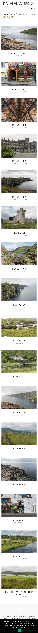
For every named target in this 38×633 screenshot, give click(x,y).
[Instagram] (19, 610)
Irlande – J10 (19, 269)
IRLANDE (8, 17)
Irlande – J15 (19, 89)
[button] (34, 9)
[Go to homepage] (17, 4)
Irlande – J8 (19, 341)
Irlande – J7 (19, 377)
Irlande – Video (19, 53)
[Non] (36, 626)
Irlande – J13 (19, 161)
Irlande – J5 (19, 448)
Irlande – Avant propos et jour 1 (19, 593)
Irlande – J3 (19, 520)
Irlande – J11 (19, 233)
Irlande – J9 (19, 305)
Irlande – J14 (19, 125)
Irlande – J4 (19, 484)
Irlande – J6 (19, 412)
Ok (19, 630)
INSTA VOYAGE (26, 14)
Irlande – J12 (19, 197)
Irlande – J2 (19, 556)
